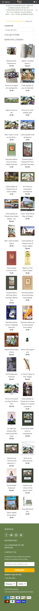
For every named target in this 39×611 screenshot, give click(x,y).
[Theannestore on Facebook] (6, 535)
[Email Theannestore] (21, 535)
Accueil (9, 21)
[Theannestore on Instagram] (16, 535)
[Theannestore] (19, 2)
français (9, 584)
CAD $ (20, 584)
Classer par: (8, 26)
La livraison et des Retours (14, 546)
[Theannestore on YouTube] (11, 535)
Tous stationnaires (18, 21)
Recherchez (10, 540)
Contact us (10, 552)
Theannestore (14, 589)
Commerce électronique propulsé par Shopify (18, 592)
